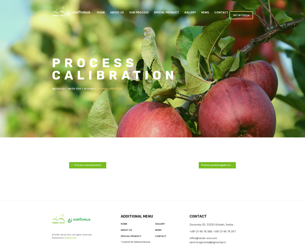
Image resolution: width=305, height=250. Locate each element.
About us (117, 12)
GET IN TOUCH (241, 15)
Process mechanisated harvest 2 (90, 165)
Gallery (190, 12)
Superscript (70, 238)
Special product (166, 12)
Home (101, 12)
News (205, 12)
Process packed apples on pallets (218, 165)
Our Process (139, 12)
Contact (221, 12)
